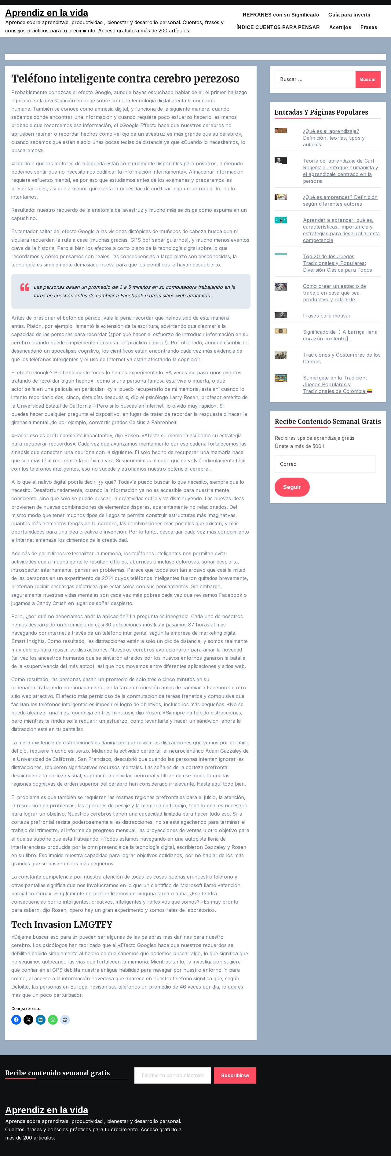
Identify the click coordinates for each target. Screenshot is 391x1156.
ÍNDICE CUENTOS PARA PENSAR (278, 27)
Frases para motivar (327, 316)
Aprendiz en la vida (46, 13)
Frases (368, 27)
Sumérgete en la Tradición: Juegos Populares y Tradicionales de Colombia (335, 384)
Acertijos (340, 27)
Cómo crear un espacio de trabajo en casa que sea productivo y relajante (334, 293)
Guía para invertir (349, 14)
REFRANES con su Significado (281, 14)
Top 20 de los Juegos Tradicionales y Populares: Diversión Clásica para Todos (337, 263)
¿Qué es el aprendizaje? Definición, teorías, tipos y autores (334, 138)
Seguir (292, 487)
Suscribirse (235, 1075)
